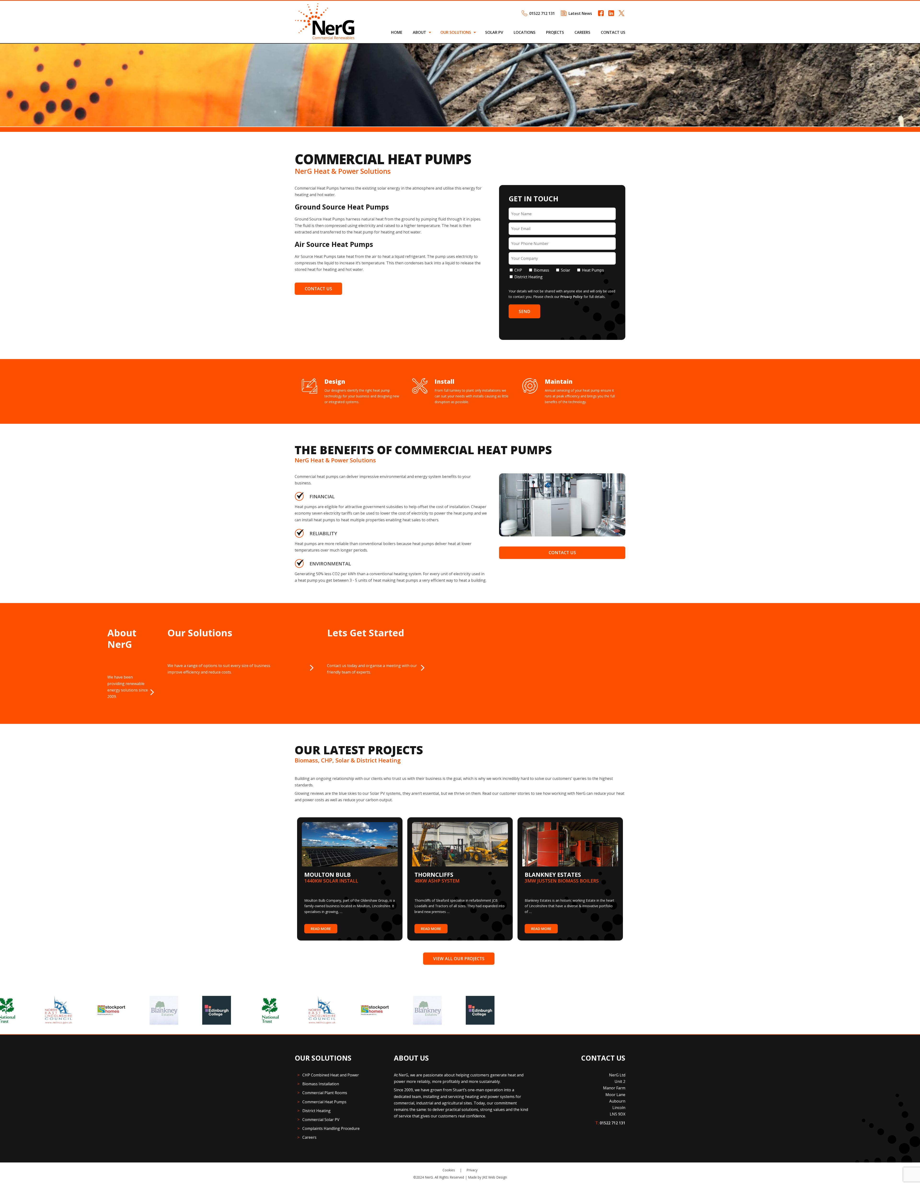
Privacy (471, 1170)
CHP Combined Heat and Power (330, 1075)
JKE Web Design (494, 1177)
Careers (582, 32)
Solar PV (494, 32)
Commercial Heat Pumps (324, 1101)
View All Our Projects (458, 958)
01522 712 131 (542, 13)
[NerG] (325, 38)
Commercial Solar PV (320, 1119)
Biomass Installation (320, 1083)
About (419, 32)
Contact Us (613, 32)
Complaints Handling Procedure (331, 1128)
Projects (555, 32)
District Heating (316, 1110)
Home (396, 32)
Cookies (449, 1170)
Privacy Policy (571, 296)
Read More (321, 928)
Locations (524, 32)
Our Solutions (455, 32)
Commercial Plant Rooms (324, 1092)
